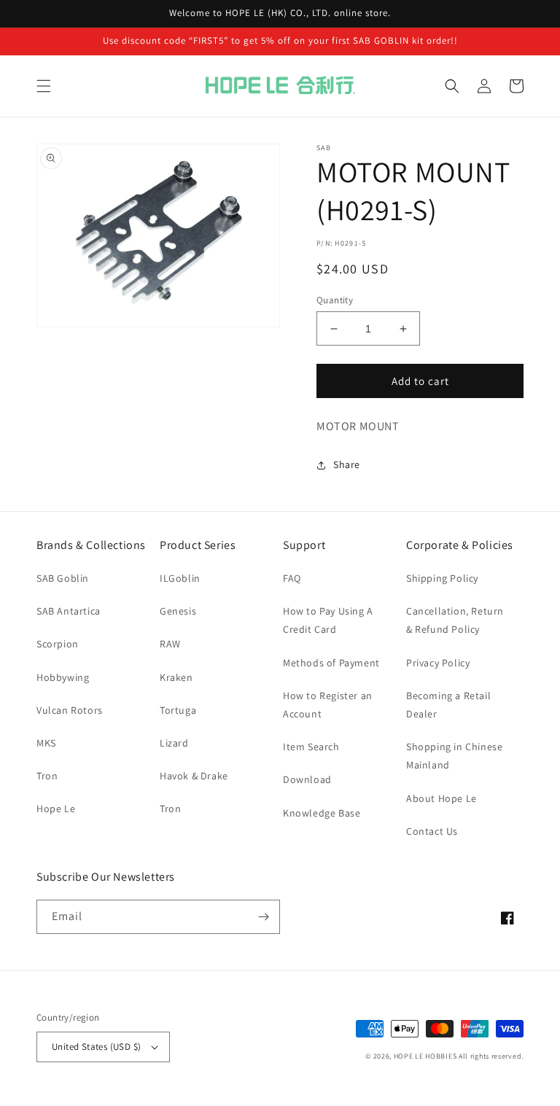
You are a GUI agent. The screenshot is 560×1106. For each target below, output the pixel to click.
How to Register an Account (328, 704)
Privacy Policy (438, 662)
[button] (44, 86)
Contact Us (432, 831)
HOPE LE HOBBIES (425, 1056)
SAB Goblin (62, 578)
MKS (46, 742)
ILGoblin (180, 578)
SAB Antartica (68, 611)
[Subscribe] (263, 917)
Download (307, 779)
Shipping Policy (442, 578)
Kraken (176, 677)
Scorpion (57, 643)
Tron (47, 775)
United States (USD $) (96, 1046)
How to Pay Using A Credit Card (328, 620)
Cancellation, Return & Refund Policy (455, 620)
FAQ (292, 578)
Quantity (334, 300)
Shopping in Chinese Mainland (454, 755)
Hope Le (55, 808)
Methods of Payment (331, 662)
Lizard (174, 742)
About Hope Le (441, 798)
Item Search (311, 746)
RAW (170, 643)
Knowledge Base (321, 812)
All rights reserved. (491, 1056)
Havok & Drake (194, 775)
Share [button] (346, 464)
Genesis (178, 611)
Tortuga (178, 710)
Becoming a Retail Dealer (448, 704)
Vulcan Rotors (69, 710)
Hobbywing (62, 677)
